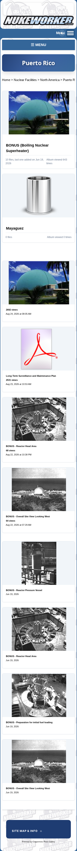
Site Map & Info (25, 831)
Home (6, 80)
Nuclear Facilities (25, 80)
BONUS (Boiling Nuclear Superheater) (27, 148)
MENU (40, 45)
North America (50, 80)
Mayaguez (15, 228)
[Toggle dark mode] (62, 33)
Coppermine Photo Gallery (44, 842)
